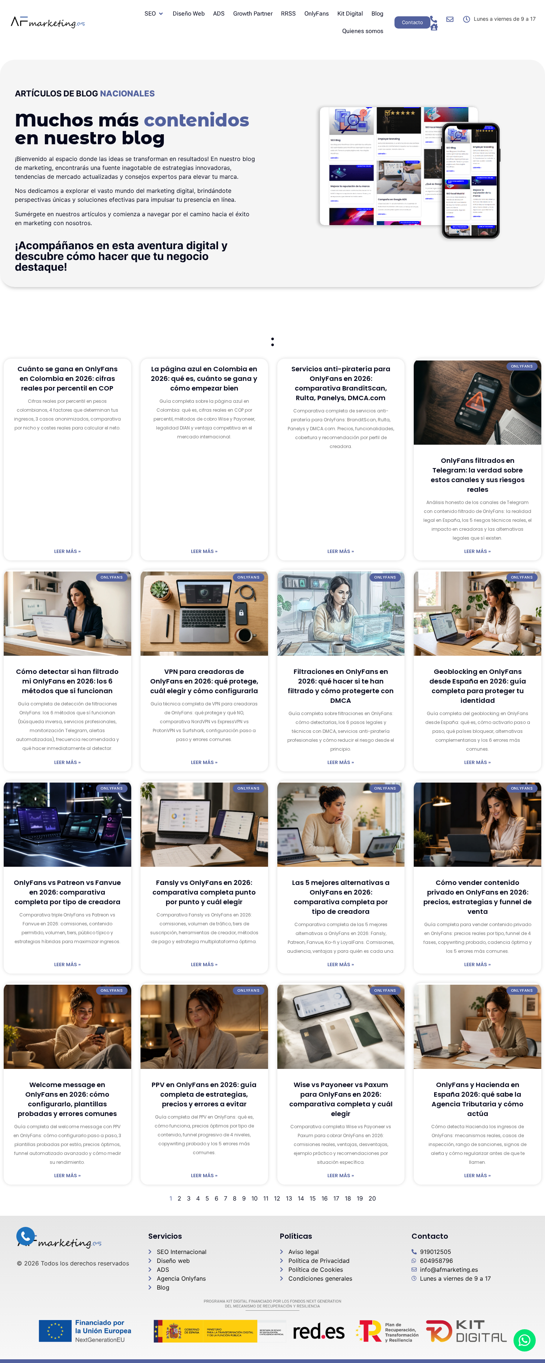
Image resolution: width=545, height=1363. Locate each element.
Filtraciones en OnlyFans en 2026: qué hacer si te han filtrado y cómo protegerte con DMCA (341, 686)
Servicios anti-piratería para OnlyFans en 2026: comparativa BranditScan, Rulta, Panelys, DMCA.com (340, 383)
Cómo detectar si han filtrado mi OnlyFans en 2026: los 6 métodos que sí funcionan (67, 681)
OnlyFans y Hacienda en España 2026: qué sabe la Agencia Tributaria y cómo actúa (477, 1099)
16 (324, 1198)
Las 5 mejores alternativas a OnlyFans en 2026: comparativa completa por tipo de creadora (341, 897)
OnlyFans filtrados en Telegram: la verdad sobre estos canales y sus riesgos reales (478, 475)
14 (301, 1198)
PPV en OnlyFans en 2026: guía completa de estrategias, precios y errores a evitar (204, 1094)
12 (277, 1198)
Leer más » (67, 551)
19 (360, 1198)
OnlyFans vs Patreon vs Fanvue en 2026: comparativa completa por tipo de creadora (67, 892)
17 (336, 1198)
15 (313, 1198)
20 (372, 1198)
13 (289, 1198)
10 (254, 1198)
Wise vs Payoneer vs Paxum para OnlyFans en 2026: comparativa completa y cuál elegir (341, 1099)
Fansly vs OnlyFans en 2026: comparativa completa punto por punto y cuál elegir (204, 892)
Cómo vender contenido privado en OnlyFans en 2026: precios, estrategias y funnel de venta (477, 897)
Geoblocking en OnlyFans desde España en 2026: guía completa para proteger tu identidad (477, 686)
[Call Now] (25, 1236)
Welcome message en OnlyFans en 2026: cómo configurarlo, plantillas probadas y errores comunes (67, 1099)
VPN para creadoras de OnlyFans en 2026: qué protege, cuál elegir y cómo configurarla (204, 681)
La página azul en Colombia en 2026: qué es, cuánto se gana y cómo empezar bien (204, 378)
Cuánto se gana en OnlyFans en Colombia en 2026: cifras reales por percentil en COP (67, 378)
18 (348, 1198)
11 (265, 1198)
